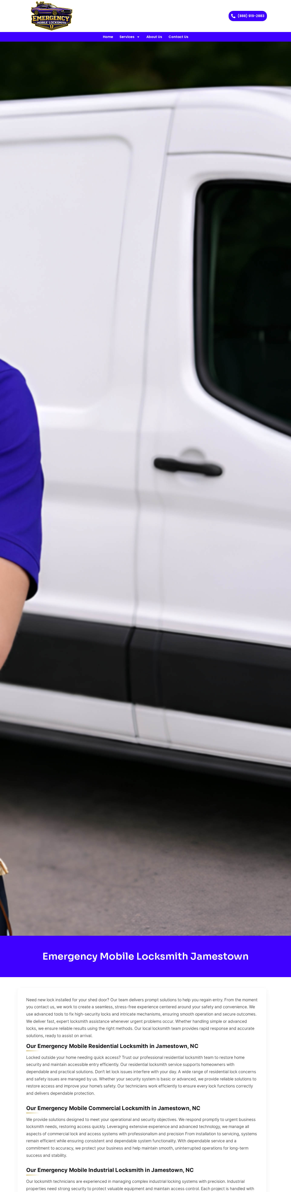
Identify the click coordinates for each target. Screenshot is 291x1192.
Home (108, 36)
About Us (154, 36)
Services (127, 36)
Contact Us (178, 36)
